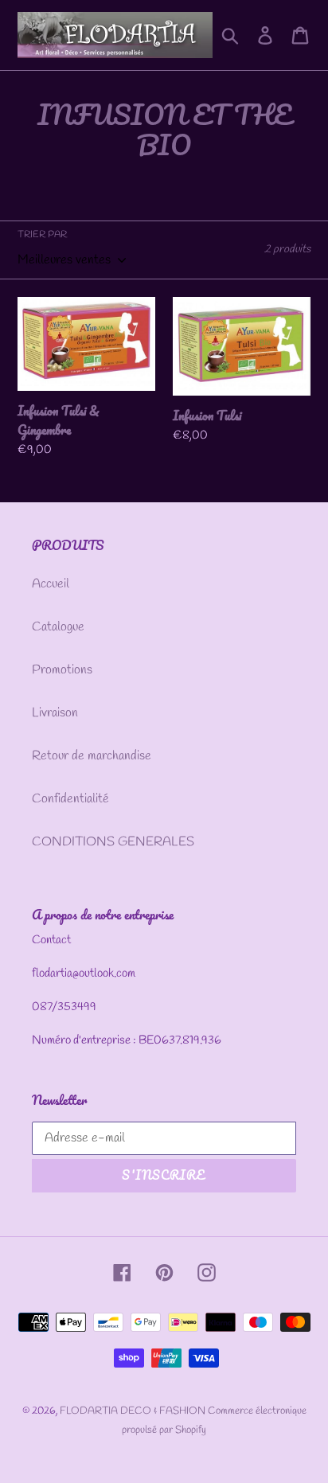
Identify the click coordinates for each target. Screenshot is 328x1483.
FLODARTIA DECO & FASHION (134, 1411)
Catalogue (58, 627)
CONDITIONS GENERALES (113, 841)
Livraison (55, 712)
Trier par (42, 234)
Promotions (62, 669)
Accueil (50, 584)
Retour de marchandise (91, 755)
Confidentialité (70, 798)
